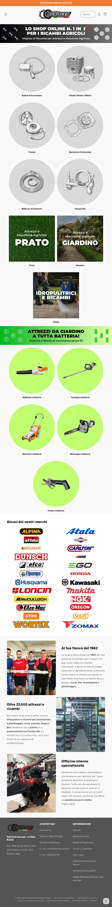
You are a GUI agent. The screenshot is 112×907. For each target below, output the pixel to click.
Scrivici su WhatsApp (50, 842)
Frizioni (32, 152)
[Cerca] (93, 14)
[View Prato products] (32, 239)
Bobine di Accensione (32, 95)
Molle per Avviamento (32, 208)
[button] (6, 14)
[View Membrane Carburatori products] (80, 125)
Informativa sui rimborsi (87, 898)
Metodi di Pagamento (83, 842)
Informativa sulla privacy (64, 898)
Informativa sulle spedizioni (58, 900)
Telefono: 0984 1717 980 (51, 836)
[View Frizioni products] (32, 125)
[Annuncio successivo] (107, 3)
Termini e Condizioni (82, 848)
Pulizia (56, 322)
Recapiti (93, 900)
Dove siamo (45, 830)
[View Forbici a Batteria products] (56, 484)
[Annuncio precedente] (5, 3)
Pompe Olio (80, 208)
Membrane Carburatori (80, 152)
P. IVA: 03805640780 (50, 855)
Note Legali (78, 855)
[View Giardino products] (80, 239)
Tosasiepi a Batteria (80, 397)
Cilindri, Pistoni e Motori (80, 95)
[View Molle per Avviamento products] (32, 182)
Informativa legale (79, 900)
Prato (32, 265)
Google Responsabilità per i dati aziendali (88, 879)
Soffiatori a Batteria (32, 397)
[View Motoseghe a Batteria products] (80, 427)
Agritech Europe (28, 898)
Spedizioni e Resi (81, 836)
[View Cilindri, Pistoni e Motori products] (80, 69)
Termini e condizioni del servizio (31, 900)
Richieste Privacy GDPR (84, 870)
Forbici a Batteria (56, 510)
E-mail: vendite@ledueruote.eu (54, 848)
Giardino (80, 265)
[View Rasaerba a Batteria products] (32, 427)
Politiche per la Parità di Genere (84, 863)
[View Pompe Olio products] (80, 182)
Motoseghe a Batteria (80, 454)
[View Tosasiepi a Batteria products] (80, 371)
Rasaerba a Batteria (32, 454)
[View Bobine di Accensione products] (32, 69)
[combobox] (88, 14)
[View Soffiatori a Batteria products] (32, 371)
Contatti (77, 830)
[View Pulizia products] (56, 295)
